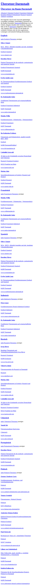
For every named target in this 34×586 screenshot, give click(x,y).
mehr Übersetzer (9, 39)
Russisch (23, 15)
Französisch (23, 13)
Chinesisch (10, 13)
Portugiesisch (16, 15)
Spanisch (29, 15)
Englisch (16, 13)
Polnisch (9, 15)
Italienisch (30, 13)
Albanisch (4, 13)
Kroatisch (4, 15)
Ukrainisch (9, 16)
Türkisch (3, 16)
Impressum (18, 23)
